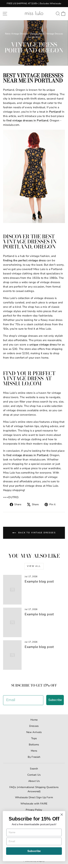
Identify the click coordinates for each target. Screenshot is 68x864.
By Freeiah (34, 757)
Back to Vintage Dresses (36, 532)
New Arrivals (34, 732)
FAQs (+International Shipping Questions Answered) (34, 789)
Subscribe (55, 700)
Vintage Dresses (54, 33)
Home (34, 720)
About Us (34, 781)
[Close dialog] (61, 814)
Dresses (34, 726)
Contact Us (34, 775)
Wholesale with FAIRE (34, 803)
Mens (34, 750)
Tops (34, 738)
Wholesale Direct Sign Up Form (34, 797)
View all (34, 566)
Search (34, 768)
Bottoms (34, 744)
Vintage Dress (37, 33)
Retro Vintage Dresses (16, 33)
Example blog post (39, 581)
